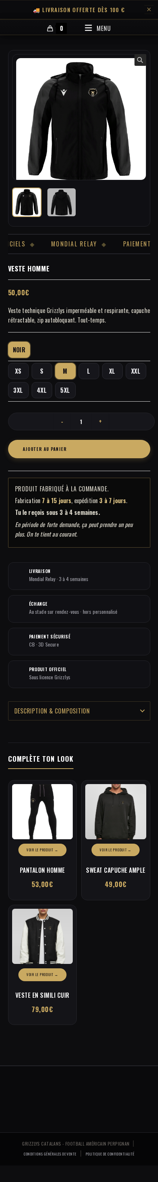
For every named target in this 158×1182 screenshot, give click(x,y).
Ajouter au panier (45, 449)
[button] (140, 60)
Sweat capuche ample (116, 870)
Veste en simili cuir (42, 995)
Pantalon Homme (42, 870)
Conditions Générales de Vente (50, 1154)
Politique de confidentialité (110, 1154)
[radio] (19, 350)
